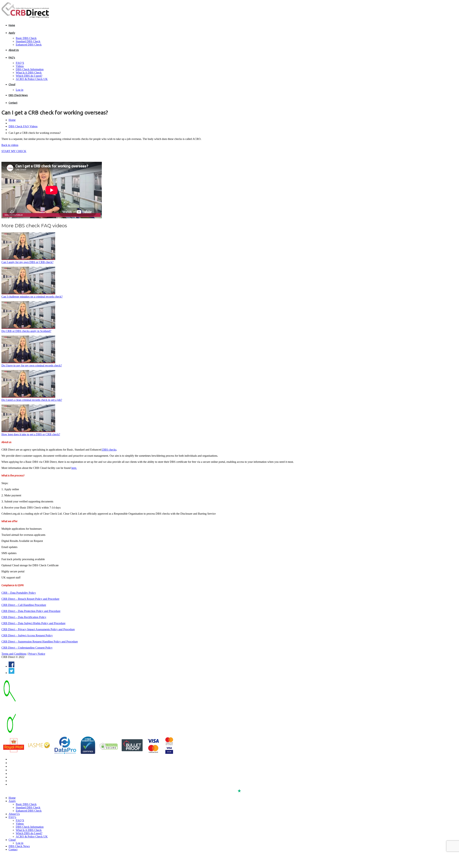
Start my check (13, 151)
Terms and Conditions (13, 653)
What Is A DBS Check (29, 72)
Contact (13, 102)
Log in (19, 89)
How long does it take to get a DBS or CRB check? (30, 434)
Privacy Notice (36, 653)
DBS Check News (18, 95)
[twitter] (11, 672)
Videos (20, 66)
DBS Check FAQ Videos (23, 126)
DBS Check (15, 759)
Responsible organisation (23, 780)
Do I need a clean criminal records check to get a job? (31, 399)
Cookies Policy (17, 777)
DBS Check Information (30, 69)
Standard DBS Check (28, 41)
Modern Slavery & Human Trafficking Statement (35, 784)
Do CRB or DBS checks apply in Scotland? (26, 331)
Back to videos (9, 145)
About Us (14, 50)
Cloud (12, 84)
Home (12, 25)
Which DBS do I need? (29, 75)
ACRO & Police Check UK (32, 79)
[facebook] (11, 666)
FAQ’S (20, 62)
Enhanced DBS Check (29, 44)
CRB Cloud (14, 766)
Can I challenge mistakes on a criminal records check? (32, 296)
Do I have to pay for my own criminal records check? (31, 365)
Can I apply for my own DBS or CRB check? (27, 262)
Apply (12, 32)
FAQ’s (12, 57)
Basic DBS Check (26, 38)
